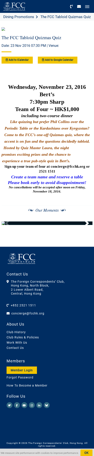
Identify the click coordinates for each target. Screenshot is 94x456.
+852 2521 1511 (23, 305)
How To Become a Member (27, 385)
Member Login (22, 370)
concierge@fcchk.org (27, 313)
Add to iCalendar (18, 59)
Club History (16, 332)
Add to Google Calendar (58, 59)
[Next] (84, 223)
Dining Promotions (18, 17)
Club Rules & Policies (23, 337)
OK (86, 452)
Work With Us (17, 342)
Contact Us (15, 348)
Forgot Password (20, 377)
